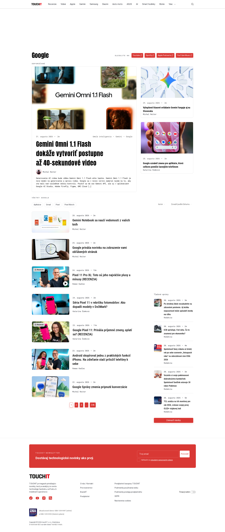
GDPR (117, 496)
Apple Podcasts (164, 55)
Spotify (149, 55)
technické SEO (36, 524)
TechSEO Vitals (56, 524)
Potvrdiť (185, 454)
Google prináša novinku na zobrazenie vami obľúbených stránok (99, 250)
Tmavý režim (184, 492)
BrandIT (83, 492)
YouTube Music (183, 55)
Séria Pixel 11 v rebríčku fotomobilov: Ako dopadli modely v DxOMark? (99, 305)
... (86, 405)
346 (93, 405)
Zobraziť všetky (173, 420)
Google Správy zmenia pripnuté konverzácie (99, 387)
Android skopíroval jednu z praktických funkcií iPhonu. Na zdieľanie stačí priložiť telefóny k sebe (101, 360)
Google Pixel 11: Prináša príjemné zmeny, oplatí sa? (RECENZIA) (102, 332)
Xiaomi (105, 4)
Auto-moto (117, 4)
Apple (72, 4)
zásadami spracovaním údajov (162, 460)
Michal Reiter (49, 172)
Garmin (82, 4)
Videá (63, 4)
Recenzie (52, 4)
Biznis (162, 4)
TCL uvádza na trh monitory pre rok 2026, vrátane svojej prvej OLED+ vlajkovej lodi (177, 405)
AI (137, 4)
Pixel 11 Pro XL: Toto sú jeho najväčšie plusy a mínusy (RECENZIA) (101, 277)
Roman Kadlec (78, 284)
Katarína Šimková (151, 170)
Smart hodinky (148, 4)
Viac (171, 4)
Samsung (94, 4)
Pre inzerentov (86, 488)
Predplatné (84, 496)
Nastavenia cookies (123, 501)
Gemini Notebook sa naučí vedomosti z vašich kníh (101, 222)
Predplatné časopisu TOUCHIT (127, 484)
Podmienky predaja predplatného (128, 492)
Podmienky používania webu (126, 488)
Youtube (136, 55)
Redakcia (168, 317)
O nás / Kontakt (86, 484)
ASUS (129, 4)
